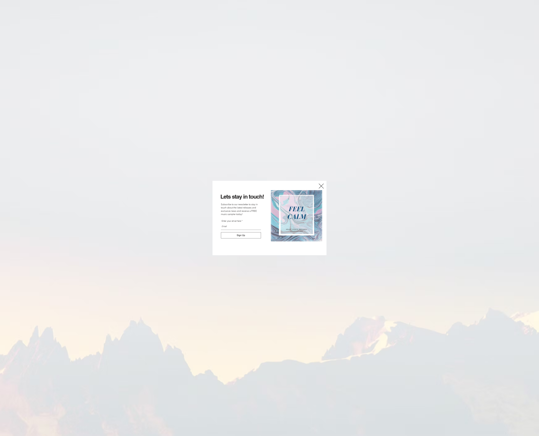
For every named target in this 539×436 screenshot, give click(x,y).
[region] (296, 216)
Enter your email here (231, 221)
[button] (321, 186)
